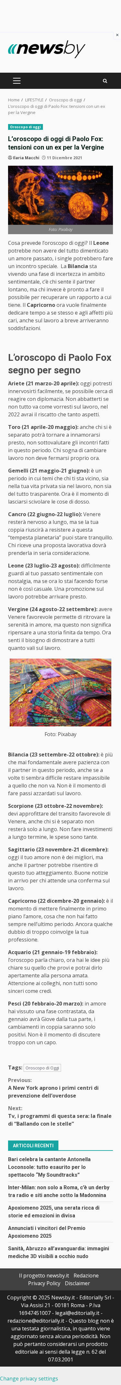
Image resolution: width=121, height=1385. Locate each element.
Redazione (86, 1275)
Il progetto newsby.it (44, 1275)
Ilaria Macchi (26, 158)
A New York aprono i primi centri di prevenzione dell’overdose (53, 1088)
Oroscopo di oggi (25, 127)
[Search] (105, 81)
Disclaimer (77, 1283)
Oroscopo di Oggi (42, 1068)
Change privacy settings (29, 1378)
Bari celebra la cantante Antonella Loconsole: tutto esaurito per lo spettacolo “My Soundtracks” (49, 1167)
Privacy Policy (44, 1283)
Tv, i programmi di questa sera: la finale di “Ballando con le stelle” (60, 1116)
